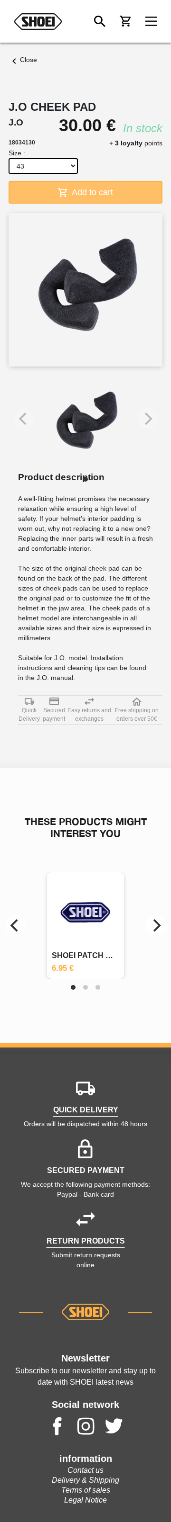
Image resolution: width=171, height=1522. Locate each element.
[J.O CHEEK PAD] (85, 423)
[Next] (155, 925)
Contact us (85, 1470)
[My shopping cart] (125, 21)
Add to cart (91, 192)
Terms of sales (85, 1490)
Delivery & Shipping (85, 1480)
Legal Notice (85, 1500)
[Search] (99, 21)
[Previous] (15, 925)
